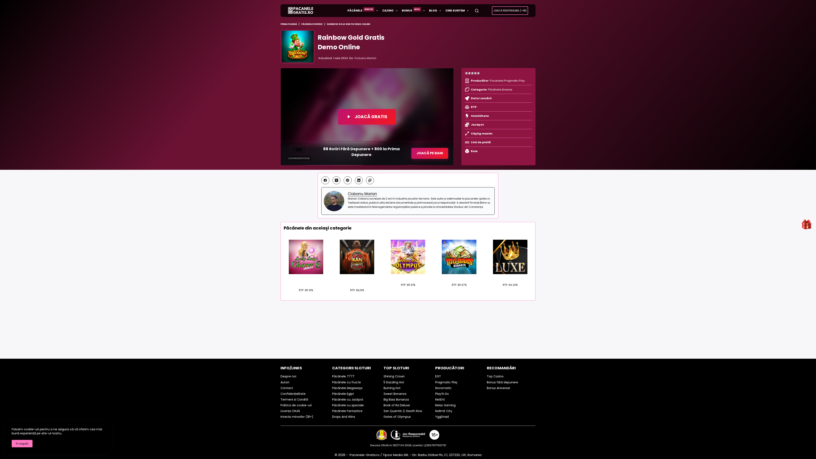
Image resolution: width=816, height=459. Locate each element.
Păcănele (360, 10)
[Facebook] (325, 180)
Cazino (388, 10)
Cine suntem (455, 10)
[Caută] (477, 11)
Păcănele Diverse (500, 90)
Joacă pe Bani (429, 153)
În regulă (22, 444)
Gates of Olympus (408, 276)
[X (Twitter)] (337, 180)
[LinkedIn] (359, 180)
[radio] (466, 73)
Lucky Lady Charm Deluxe (306, 279)
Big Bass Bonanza (459, 276)
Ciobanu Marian (365, 58)
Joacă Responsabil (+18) (510, 10)
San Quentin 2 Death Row (357, 279)
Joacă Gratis (371, 117)
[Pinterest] (348, 180)
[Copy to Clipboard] (370, 180)
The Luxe (510, 276)
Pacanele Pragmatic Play (507, 81)
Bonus (411, 10)
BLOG (433, 10)
